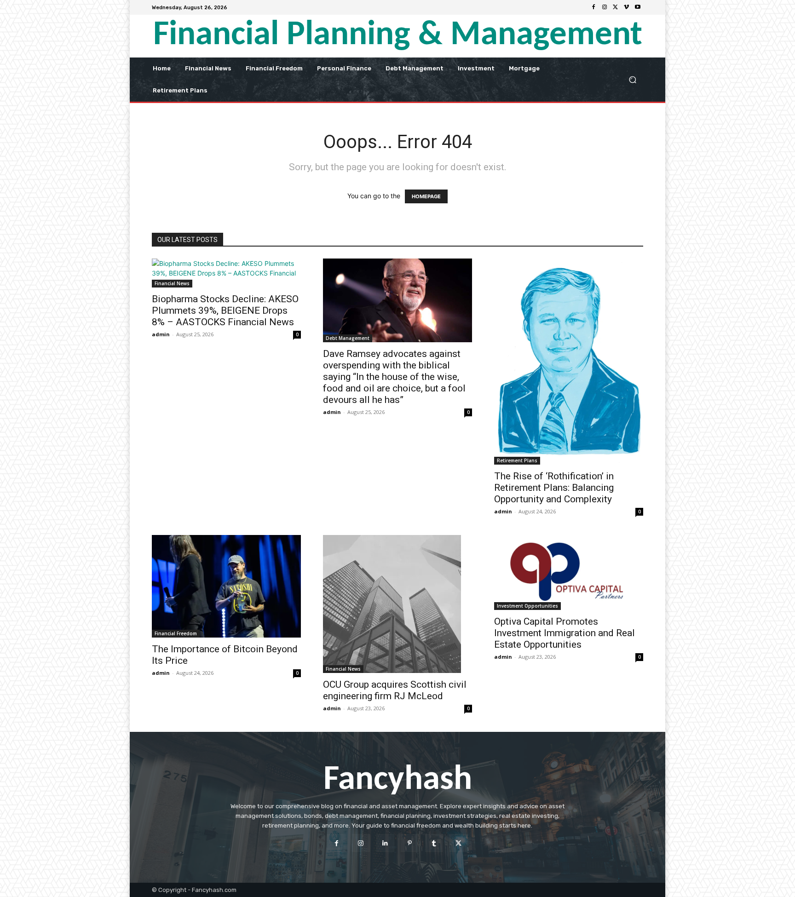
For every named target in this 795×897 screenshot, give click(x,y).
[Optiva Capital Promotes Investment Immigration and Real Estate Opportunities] (568, 572)
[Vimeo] (626, 7)
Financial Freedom (176, 633)
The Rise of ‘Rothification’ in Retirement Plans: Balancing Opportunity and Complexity (554, 488)
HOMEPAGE (426, 196)
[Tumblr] (434, 843)
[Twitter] (615, 7)
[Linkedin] (385, 843)
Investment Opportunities (527, 606)
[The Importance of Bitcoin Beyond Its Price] (226, 586)
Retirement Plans (517, 460)
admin (161, 334)
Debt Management (347, 338)
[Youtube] (637, 7)
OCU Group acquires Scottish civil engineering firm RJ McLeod (395, 690)
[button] (632, 79)
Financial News (172, 283)
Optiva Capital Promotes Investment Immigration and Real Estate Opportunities (564, 633)
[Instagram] (604, 7)
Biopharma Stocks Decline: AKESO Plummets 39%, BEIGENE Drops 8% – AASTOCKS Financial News (225, 310)
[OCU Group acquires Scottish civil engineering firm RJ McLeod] (397, 604)
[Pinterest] (410, 843)
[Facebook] (593, 7)
